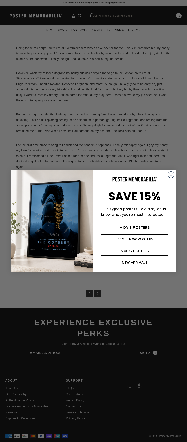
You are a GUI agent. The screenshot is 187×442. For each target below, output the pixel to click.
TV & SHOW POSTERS (134, 239)
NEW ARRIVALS (135, 262)
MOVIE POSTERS (134, 227)
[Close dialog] (171, 175)
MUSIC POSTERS (135, 250)
